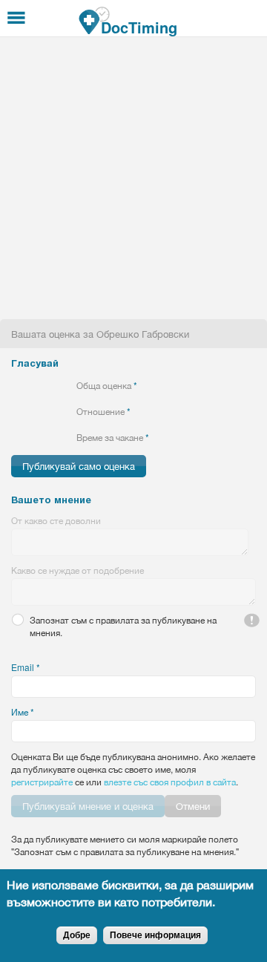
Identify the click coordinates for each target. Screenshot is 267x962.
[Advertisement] (133, 178)
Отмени (193, 806)
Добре (76, 935)
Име (22, 711)
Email (25, 667)
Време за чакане (112, 437)
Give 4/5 (55, 385)
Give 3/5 (42, 385)
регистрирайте (42, 781)
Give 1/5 (17, 385)
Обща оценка (106, 385)
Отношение (103, 411)
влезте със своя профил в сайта (170, 781)
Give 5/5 (68, 385)
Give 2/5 (30, 385)
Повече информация (155, 935)
